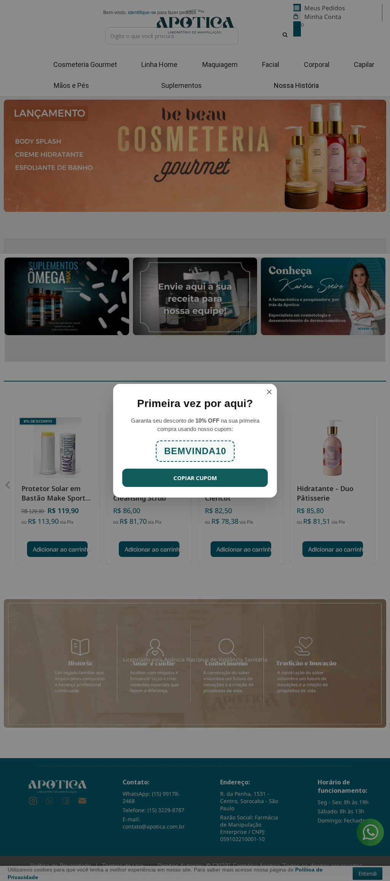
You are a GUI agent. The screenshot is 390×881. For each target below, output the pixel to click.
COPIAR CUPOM (195, 478)
